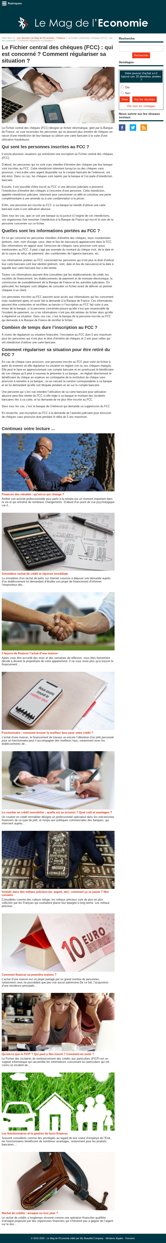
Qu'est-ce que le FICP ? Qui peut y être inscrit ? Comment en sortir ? (48, 1054)
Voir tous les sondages (141, 106)
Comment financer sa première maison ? (29, 974)
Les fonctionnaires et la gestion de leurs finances (35, 1133)
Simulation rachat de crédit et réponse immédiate (35, 573)
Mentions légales (114, 1238)
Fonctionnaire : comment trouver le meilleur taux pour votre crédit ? (47, 732)
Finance (61, 38)
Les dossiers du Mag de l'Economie (35, 38)
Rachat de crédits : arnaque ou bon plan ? (30, 1213)
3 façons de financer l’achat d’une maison (30, 653)
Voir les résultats (144, 99)
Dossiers (130, 1238)
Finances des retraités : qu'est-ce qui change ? (33, 494)
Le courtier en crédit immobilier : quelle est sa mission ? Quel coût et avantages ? (57, 812)
